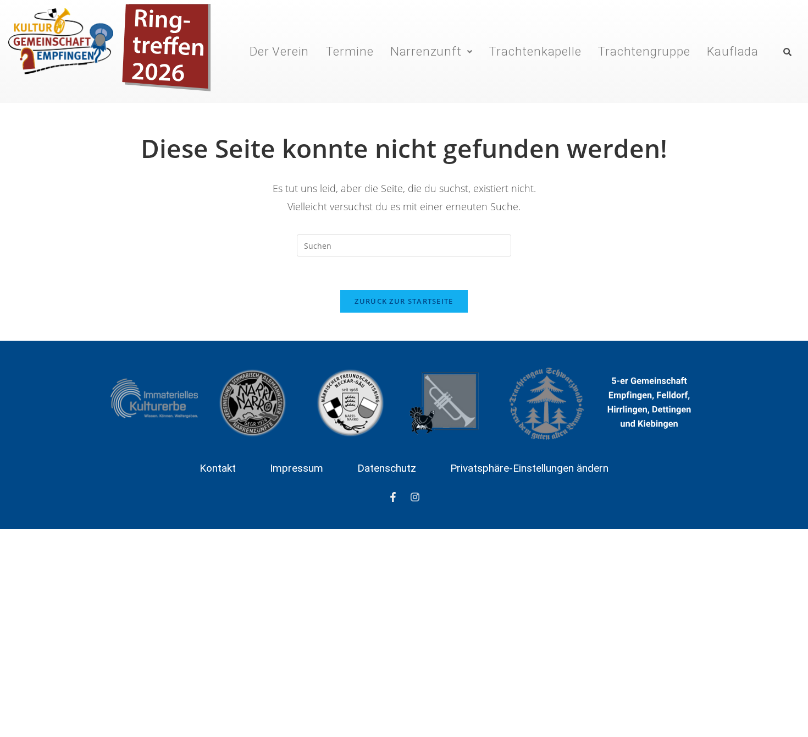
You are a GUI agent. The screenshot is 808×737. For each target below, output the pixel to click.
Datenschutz (386, 468)
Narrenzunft (426, 51)
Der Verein (279, 51)
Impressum (296, 468)
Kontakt (218, 468)
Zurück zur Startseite (404, 301)
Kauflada (733, 51)
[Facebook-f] (393, 497)
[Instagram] (415, 497)
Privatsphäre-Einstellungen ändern (529, 468)
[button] (431, 51)
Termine (349, 51)
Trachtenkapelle (535, 51)
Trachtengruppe (643, 51)
